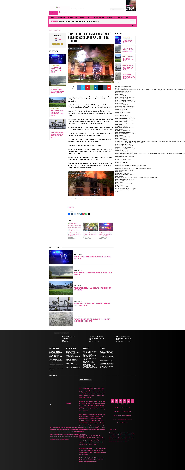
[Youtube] (62, 44)
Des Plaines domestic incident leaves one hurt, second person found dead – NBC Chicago (105, 234)
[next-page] (118, 83)
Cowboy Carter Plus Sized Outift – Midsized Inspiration (106, 361)
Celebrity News (65, 340)
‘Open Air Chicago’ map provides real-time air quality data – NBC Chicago (56, 356)
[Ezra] (56, 39)
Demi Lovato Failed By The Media (68, 337)
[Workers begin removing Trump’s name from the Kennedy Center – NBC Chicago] (57, 124)
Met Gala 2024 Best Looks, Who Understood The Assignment (107, 364)
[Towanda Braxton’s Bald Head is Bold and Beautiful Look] (84, 339)
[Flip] (109, 87)
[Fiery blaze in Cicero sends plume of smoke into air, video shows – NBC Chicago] (90, 227)
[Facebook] (53, 44)
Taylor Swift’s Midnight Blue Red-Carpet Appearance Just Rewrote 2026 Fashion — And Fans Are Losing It (106, 353)
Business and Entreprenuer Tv (125, 419)
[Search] (122, 9)
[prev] (131, 21)
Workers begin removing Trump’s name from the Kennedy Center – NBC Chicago (57, 135)
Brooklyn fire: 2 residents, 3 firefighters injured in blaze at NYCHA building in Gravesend (74, 234)
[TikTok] (124, 401)
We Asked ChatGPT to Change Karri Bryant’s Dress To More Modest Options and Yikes (107, 357)
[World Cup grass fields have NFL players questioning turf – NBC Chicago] (57, 102)
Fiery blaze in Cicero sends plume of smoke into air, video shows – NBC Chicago (90, 234)
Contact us (53, 375)
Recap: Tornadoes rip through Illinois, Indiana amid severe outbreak (57, 91)
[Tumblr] (105, 87)
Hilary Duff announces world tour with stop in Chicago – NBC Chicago (56, 369)
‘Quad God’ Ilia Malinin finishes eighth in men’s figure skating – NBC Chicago (56, 365)
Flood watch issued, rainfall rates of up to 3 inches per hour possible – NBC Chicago (81, 22)
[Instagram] (56, 44)
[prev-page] (116, 83)
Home (50, 30)
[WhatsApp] (92, 87)
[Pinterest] (87, 87)
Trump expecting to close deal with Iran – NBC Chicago (130, 8)
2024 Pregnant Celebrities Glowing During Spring (89, 362)
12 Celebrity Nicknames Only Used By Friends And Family (123, 338)
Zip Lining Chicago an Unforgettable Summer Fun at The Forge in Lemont (90, 355)
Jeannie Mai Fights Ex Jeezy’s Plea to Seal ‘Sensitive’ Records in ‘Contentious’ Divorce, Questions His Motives (90, 366)
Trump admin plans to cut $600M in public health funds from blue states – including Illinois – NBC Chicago (56, 361)
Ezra (59, 40)
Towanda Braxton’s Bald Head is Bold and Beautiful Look (96, 338)
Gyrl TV (115, 419)
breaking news (130, 5)
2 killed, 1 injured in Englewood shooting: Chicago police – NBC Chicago (56, 70)
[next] (133, 21)
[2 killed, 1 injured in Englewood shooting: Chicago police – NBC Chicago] (57, 59)
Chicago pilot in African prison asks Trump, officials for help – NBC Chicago (55, 352)
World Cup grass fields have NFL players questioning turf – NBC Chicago (57, 113)
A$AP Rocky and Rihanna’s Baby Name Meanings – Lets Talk (90, 352)
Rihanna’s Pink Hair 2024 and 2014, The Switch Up (106, 367)
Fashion (91, 341)
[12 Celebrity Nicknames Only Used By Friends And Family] (111, 339)
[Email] (100, 87)
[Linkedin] (96, 87)
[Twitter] (59, 44)
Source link (71, 207)
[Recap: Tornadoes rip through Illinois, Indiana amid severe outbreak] (57, 81)
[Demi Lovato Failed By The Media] (57, 339)
